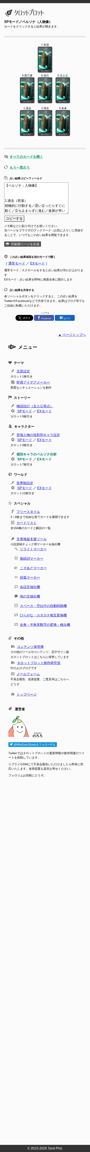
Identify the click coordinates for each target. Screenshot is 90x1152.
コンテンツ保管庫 (30, 647)
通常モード (16, 263)
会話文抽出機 (30, 587)
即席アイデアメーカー (33, 382)
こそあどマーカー (33, 568)
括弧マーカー (30, 577)
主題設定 (23, 371)
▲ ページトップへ (72, 335)
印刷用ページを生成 (25, 244)
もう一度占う (20, 167)
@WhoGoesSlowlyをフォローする (34, 744)
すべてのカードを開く (26, 157)
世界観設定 (25, 483)
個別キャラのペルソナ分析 (37, 454)
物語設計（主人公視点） (35, 406)
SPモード (24, 411)
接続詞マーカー (31, 558)
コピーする (14, 218)
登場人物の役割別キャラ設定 (38, 435)
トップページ (27, 694)
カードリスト (27, 523)
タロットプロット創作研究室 (38, 663)
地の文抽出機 (30, 596)
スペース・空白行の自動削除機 (43, 606)
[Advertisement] (47, 962)
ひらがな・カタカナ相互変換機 (43, 615)
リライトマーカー (33, 549)
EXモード (37, 263)
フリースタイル (28, 512)
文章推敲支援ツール (32, 539)
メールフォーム (28, 674)
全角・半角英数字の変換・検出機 (45, 624)
